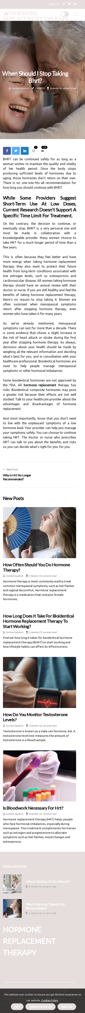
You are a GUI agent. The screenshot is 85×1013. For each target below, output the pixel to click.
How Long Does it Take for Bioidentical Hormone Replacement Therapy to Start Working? (38, 621)
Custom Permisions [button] (40, 1006)
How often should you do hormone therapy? (36, 567)
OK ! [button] (17, 1006)
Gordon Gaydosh (20, 88)
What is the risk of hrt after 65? (47, 881)
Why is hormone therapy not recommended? (45, 906)
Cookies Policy (49, 1000)
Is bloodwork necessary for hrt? (33, 808)
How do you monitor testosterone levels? (35, 717)
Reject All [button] (66, 1006)
